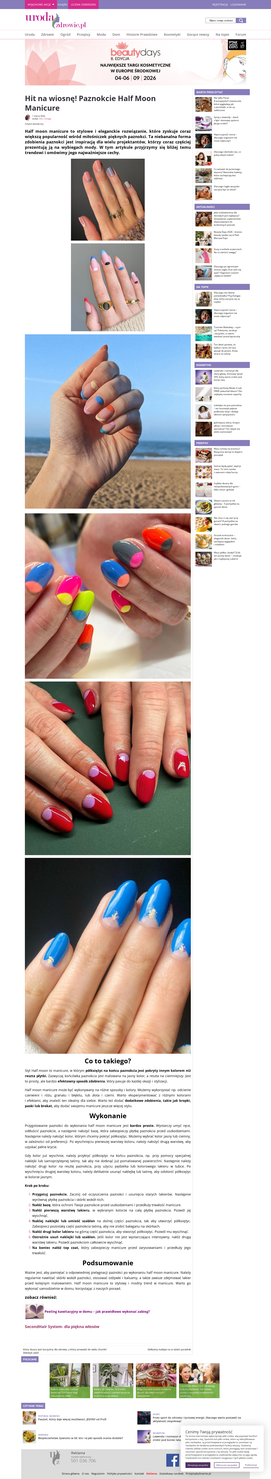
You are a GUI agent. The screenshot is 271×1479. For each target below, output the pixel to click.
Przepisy (83, 34)
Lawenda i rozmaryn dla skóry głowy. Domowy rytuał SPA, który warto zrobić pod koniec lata (228, 375)
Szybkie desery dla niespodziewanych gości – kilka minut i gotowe (227, 486)
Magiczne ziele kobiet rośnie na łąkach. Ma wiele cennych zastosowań (154, 1392)
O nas (85, 1473)
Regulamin (98, 1473)
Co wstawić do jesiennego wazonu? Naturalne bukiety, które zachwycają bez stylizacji (228, 174)
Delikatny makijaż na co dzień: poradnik (169, 1349)
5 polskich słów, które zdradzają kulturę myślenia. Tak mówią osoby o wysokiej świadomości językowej (197, 1390)
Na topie (222, 34)
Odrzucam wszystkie (226, 1465)
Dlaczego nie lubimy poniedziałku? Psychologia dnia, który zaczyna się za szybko (227, 297)
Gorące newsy (198, 34)
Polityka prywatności (119, 1473)
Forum (241, 34)
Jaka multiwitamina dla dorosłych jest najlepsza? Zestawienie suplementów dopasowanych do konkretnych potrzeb (227, 218)
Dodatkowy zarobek (171, 1473)
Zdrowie (47, 34)
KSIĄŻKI (62, 4)
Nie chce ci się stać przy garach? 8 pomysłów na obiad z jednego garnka (226, 521)
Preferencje (251, 1464)
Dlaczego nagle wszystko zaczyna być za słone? (226, 188)
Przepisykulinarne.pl (198, 1473)
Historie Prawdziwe (141, 34)
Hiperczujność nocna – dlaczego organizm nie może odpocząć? (225, 137)
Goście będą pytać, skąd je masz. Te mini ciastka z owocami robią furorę (227, 469)
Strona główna (70, 1473)
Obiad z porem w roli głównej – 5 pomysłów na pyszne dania (226, 503)
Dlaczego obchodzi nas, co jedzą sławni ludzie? (227, 153)
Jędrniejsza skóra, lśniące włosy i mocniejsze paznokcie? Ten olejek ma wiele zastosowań (227, 427)
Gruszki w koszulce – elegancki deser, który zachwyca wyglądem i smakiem (225, 540)
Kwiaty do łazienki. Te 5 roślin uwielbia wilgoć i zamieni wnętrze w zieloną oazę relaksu (112, 1392)
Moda (101, 34)
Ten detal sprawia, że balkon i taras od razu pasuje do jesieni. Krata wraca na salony (226, 349)
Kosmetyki (172, 34)
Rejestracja (220, 4)
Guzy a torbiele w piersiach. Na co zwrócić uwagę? (228, 251)
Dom (116, 34)
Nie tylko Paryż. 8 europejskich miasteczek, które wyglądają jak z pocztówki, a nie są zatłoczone (228, 104)
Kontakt (139, 1473)
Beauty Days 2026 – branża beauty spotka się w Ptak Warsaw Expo (228, 235)
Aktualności (205, 207)
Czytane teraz (33, 1406)
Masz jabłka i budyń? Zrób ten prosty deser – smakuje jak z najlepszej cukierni (228, 555)
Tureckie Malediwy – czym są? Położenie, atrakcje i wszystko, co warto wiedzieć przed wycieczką (227, 332)
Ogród (65, 34)
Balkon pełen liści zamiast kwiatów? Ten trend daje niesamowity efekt (64, 1392)
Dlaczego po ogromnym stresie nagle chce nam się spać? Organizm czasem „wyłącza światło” (227, 271)
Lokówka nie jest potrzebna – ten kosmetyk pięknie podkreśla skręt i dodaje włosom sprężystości (228, 410)
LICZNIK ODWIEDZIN (83, 4)
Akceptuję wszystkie (198, 1465)
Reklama (151, 1473)
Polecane (30, 1359)
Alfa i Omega (45, 118)
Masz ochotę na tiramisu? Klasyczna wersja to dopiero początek (228, 452)
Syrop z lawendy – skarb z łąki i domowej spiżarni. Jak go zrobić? (226, 120)
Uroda (30, 34)
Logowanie (238, 4)
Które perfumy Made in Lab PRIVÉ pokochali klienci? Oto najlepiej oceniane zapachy (228, 391)
